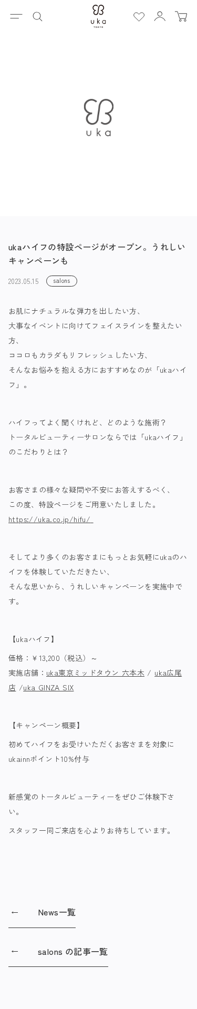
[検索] (37, 16)
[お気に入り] (138, 16)
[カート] (180, 16)
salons (61, 280)
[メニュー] (16, 16)
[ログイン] (159, 16)
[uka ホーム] (98, 16)
